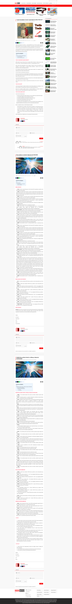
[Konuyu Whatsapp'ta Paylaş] (19, 42)
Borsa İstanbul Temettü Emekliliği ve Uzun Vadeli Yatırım (53, 81)
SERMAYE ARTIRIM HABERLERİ (21, 388)
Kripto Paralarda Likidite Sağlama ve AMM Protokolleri (53, 51)
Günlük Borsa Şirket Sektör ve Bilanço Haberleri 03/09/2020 (24, 386)
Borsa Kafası (23, 118)
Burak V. (23, 146)
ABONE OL (23, 42)
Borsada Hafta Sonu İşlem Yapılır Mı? (41, 15)
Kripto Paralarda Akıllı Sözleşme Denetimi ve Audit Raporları (53, 63)
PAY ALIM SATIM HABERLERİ (21, 387)
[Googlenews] (56, 0)
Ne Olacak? (20, 390)
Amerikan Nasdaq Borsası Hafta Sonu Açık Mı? (30, 15)
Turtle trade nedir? (20, 56)
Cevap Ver (41, 141)
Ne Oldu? (20, 389)
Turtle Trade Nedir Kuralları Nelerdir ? (21, 55)
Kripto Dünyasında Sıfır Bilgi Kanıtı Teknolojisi (53, 36)
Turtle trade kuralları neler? (21, 57)
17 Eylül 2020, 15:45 (23, 141)
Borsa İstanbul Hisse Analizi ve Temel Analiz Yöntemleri (53, 88)
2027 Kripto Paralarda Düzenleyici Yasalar (53, 77)
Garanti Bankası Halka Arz (52, 14)
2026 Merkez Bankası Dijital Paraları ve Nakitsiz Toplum (53, 47)
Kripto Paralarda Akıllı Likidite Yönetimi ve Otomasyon (53, 22)
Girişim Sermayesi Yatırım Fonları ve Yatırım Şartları (52, 33)
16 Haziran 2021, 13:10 (27, 146)
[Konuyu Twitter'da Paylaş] (17, 42)
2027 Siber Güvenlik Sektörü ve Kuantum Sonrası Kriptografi (53, 66)
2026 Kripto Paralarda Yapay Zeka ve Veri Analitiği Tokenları (53, 84)
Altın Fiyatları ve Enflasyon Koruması (20, 15)
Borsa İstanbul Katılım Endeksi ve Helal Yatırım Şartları (53, 70)
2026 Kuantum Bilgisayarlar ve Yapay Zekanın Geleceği (53, 29)
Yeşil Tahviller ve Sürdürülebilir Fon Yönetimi (52, 40)
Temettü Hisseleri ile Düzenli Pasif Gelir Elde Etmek (53, 91)
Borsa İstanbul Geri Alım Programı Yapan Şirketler (53, 43)
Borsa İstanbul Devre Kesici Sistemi (53, 59)
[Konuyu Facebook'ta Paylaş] (16, 42)
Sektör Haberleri (20, 184)
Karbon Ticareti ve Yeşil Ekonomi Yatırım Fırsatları (53, 26)
